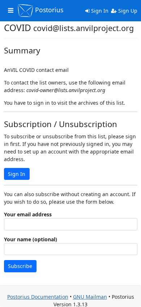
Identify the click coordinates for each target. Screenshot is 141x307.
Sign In (99, 10)
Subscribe (20, 266)
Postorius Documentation (37, 296)
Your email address (28, 214)
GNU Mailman (90, 296)
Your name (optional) (30, 239)
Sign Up (127, 10)
